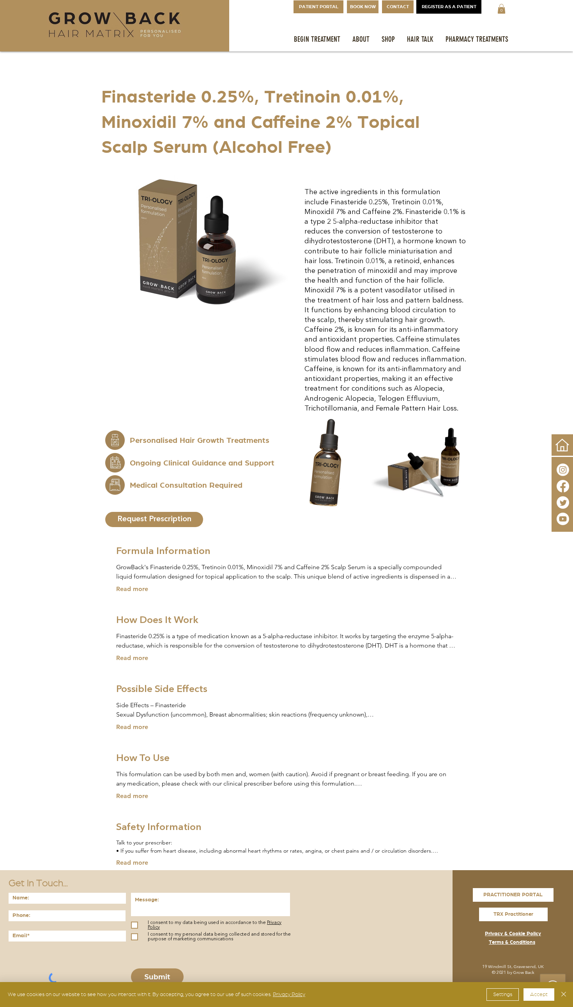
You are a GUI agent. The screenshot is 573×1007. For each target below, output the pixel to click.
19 (484, 967)
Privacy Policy (289, 994)
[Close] (563, 994)
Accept (539, 994)
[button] (501, 9)
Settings (502, 994)
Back (529, 973)
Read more (132, 589)
